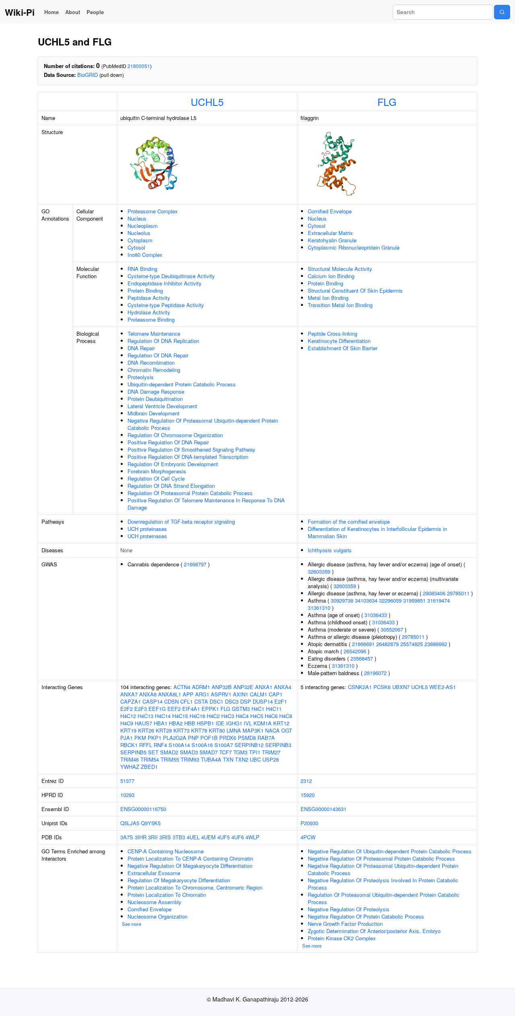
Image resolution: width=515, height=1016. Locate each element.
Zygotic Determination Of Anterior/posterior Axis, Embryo (374, 931)
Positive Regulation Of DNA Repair (168, 442)
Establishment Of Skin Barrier (342, 348)
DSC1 (216, 701)
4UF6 (237, 837)
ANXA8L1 (169, 694)
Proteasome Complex (153, 211)
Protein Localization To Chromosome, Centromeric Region (195, 887)
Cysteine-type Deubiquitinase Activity (171, 276)
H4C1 (257, 708)
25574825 (411, 644)
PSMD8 (247, 737)
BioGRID (87, 74)
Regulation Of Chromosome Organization (175, 435)
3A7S (126, 837)
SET (153, 752)
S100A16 (202, 745)
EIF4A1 (191, 708)
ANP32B (222, 687)
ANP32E (243, 687)
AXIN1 (240, 694)
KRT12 (281, 723)
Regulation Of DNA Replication (163, 341)
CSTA (201, 701)
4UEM (208, 837)
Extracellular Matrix (330, 233)
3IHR (140, 837)
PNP (193, 737)
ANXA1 (263, 687)
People (95, 12)
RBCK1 (129, 745)
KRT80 (217, 730)
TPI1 (254, 752)
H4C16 (197, 716)
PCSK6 (382, 687)
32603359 (319, 571)
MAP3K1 (253, 730)
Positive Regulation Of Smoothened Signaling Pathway (191, 449)
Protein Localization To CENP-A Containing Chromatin (190, 858)
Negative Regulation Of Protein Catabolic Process (366, 916)
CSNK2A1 (360, 687)
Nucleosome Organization (157, 916)
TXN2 (241, 759)
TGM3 (240, 752)
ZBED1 (149, 766)
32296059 (390, 600)
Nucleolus (139, 233)
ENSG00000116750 (143, 809)
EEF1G (157, 708)
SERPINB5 (133, 752)
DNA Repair (141, 348)
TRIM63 (190, 759)
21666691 (363, 644)
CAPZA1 (130, 701)
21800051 (139, 65)
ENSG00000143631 (323, 809)
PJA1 (126, 737)
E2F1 (280, 701)
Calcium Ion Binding (331, 276)
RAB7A (266, 737)
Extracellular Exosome (154, 873)
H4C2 (213, 716)
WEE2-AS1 (442, 687)
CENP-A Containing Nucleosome (166, 851)
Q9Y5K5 (151, 823)
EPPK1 (210, 708)
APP (188, 694)
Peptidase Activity (149, 297)
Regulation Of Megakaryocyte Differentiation (179, 880)
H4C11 (274, 708)
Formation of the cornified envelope (349, 521)
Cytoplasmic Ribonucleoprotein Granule (354, 247)
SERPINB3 (278, 745)
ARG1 (202, 694)
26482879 (387, 644)
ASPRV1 (221, 694)
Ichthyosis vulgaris (330, 550)
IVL (248, 723)
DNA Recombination (151, 362)
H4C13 (145, 716)
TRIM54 (149, 759)
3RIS (165, 837)
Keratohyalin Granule (332, 240)
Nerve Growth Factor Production (345, 923)
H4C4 (242, 716)
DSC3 (232, 701)
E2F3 (140, 708)
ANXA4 (282, 687)
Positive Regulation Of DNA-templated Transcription (188, 457)
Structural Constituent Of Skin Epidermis (355, 290)
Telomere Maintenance (154, 333)
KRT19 (128, 730)
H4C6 (271, 716)
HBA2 (176, 723)
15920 (308, 795)
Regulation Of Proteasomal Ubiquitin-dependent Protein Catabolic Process (383, 898)
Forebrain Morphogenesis (157, 471)
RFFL (145, 745)
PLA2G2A (174, 737)
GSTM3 (241, 708)
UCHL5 (207, 101)
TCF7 (225, 752)
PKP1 (154, 737)
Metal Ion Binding (328, 297)
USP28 (270, 759)
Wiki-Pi (20, 12)
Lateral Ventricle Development (162, 406)
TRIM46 (129, 759)
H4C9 (126, 723)
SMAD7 (209, 752)
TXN (228, 759)
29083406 (434, 593)
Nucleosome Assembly (154, 902)
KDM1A (262, 723)
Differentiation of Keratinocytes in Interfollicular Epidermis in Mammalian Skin (377, 532)
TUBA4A (211, 759)
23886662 (435, 644)
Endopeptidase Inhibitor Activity (165, 283)
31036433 (376, 615)
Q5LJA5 (129, 823)
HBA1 (160, 723)
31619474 (438, 600)
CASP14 (152, 701)
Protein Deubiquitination (155, 399)
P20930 (309, 823)
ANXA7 (129, 694)
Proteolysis (141, 377)
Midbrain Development (153, 413)
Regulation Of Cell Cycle (156, 478)
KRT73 (181, 730)
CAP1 (275, 694)
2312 (306, 781)
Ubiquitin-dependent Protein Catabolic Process (182, 384)
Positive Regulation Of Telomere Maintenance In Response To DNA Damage (206, 503)
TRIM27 (271, 752)
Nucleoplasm (143, 225)
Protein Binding (145, 290)
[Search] (502, 12)
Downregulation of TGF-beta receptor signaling (181, 521)
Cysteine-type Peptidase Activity (166, 305)
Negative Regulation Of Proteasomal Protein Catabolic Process (381, 858)
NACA (272, 730)
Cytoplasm (140, 240)
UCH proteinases (147, 529)
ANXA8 (148, 694)
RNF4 (160, 745)
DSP (245, 701)
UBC (255, 759)
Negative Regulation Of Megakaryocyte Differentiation (190, 865)
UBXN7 (401, 687)
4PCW (308, 837)
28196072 (375, 673)
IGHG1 (234, 723)
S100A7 (223, 745)
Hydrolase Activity (149, 312)
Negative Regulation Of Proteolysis (348, 909)
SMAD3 (189, 752)
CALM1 (258, 694)
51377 (127, 781)
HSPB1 (205, 723)
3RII (153, 837)
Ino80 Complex (145, 254)
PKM (140, 737)
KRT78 (199, 730)
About (72, 12)
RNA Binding (142, 269)
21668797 (195, 564)
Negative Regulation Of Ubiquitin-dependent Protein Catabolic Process (390, 851)
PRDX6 (227, 737)
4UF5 (223, 837)
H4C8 (285, 716)
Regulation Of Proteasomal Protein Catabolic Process (190, 493)
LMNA (234, 730)
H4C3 (227, 716)
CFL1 (186, 701)
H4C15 (180, 716)
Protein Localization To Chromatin (167, 894)
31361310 (319, 607)
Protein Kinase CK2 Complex (342, 938)
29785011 (458, 593)
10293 (127, 795)
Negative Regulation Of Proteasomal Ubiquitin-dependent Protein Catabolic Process (203, 424)
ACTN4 (181, 687)
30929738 (342, 600)
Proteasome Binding (151, 319)
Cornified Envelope (330, 211)
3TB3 (179, 837)
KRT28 (164, 730)
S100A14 (179, 745)
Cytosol (136, 247)
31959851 (414, 600)
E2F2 (126, 708)
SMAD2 (169, 752)
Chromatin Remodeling (154, 370)
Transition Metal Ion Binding (340, 305)
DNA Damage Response (156, 391)
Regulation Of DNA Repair (158, 355)
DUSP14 (263, 701)
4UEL (193, 837)
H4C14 (163, 716)
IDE (220, 723)
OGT (286, 730)
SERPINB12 (249, 745)
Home (51, 12)
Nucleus (137, 218)
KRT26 (146, 730)
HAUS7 (143, 723)
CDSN (171, 701)
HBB (189, 723)
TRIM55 (170, 759)
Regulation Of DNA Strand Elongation (171, 485)
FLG (386, 101)
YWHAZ (129, 766)
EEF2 (174, 708)
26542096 (355, 651)
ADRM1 (201, 687)
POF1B (209, 737)
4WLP (252, 837)
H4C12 (128, 716)
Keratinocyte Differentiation (339, 341)
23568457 (361, 658)
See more (131, 924)
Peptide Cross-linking (332, 333)
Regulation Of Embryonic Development (173, 464)
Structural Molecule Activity (340, 269)
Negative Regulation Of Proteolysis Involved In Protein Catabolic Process (383, 883)
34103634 (366, 600)
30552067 (392, 629)
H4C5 (256, 716)
